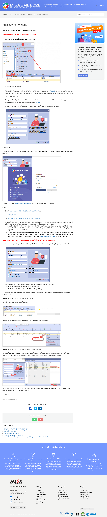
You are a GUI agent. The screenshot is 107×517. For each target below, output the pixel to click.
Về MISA (38, 490)
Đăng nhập (39, 496)
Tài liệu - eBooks (62, 490)
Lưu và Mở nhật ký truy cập (11, 433)
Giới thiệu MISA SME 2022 (51, 4)
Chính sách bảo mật (30, 514)
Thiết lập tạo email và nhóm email (13, 435)
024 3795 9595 (16, 499)
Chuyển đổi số (84, 498)
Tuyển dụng (39, 502)
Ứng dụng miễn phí (63, 496)
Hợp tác (38, 498)
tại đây (37, 102)
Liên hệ (38, 503)
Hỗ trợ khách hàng (41, 500)
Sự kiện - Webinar (62, 492)
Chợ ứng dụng (40, 492)
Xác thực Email (12, 215)
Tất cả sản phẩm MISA (17, 507)
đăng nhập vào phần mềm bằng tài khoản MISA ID (24, 211)
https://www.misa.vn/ (18, 502)
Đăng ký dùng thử (41, 494)
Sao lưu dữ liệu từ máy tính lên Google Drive (16, 428)
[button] (34, 419)
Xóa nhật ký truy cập (10, 431)
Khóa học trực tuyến (63, 494)
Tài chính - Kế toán (85, 490)
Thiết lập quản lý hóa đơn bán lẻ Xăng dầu (15, 430)
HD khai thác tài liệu (66, 4)
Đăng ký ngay (83, 75)
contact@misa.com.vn (19, 497)
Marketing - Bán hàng (86, 492)
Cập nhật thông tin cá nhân (48, 236)
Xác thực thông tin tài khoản (22, 203)
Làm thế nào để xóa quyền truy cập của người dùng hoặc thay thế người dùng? (26, 437)
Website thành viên (86, 509)
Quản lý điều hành (85, 496)
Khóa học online (60, 7)
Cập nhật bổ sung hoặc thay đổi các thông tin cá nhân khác (25, 218)
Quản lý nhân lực (84, 494)
